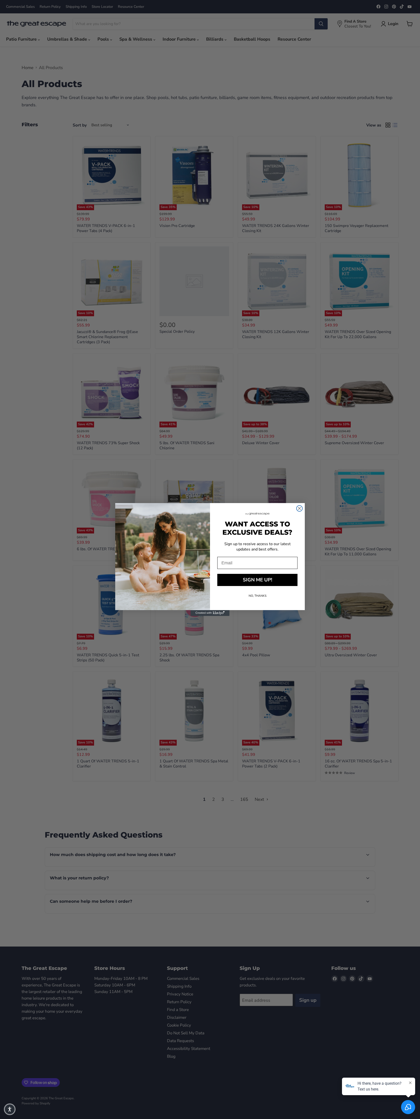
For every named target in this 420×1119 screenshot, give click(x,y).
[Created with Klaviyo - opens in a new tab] (210, 613)
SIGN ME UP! (257, 580)
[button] (10, 1109)
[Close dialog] (299, 508)
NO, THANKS (257, 596)
